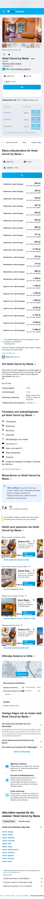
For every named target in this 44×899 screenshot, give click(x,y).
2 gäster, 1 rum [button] (9, 81)
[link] (16, 560)
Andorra (8, 895)
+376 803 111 (7, 66)
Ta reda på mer (9, 344)
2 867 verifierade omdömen (20, 69)
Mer (3, 378)
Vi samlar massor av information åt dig (17, 882)
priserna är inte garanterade (11, 872)
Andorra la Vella (21, 895)
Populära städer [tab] (24, 821)
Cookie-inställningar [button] (8, 353)
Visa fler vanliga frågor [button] (22, 752)
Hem (1, 895)
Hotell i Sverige (7, 832)
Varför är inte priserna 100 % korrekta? (17, 886)
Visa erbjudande (28, 554)
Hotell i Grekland (8, 852)
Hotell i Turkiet (7, 835)
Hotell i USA (6, 844)
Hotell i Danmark (8, 858)
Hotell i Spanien (8, 855)
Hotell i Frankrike (8, 841)
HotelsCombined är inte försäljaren (16, 878)
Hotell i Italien (7, 861)
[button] (3, 11)
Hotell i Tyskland (8, 838)
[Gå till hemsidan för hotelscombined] (15, 11)
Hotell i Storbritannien (10, 849)
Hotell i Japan (7, 846)
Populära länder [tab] (9, 821)
